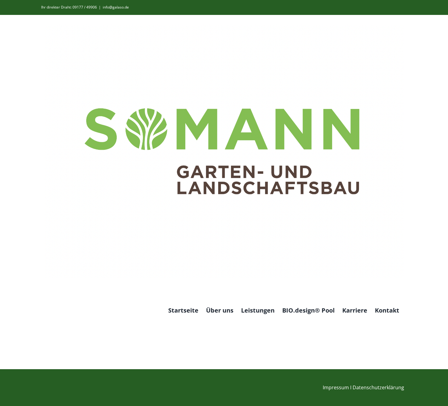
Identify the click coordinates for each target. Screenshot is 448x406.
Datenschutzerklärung (378, 387)
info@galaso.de (116, 7)
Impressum (336, 387)
